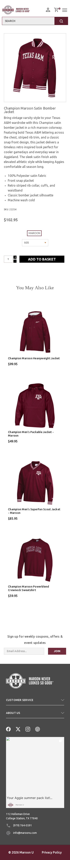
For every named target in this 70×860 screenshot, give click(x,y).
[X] (18, 729)
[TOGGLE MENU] (65, 10)
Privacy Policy (52, 852)
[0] (56, 10)
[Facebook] (8, 729)
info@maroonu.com (25, 832)
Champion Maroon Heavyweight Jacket (34, 358)
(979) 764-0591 (22, 825)
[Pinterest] (37, 729)
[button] (35, 701)
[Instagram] (27, 729)
